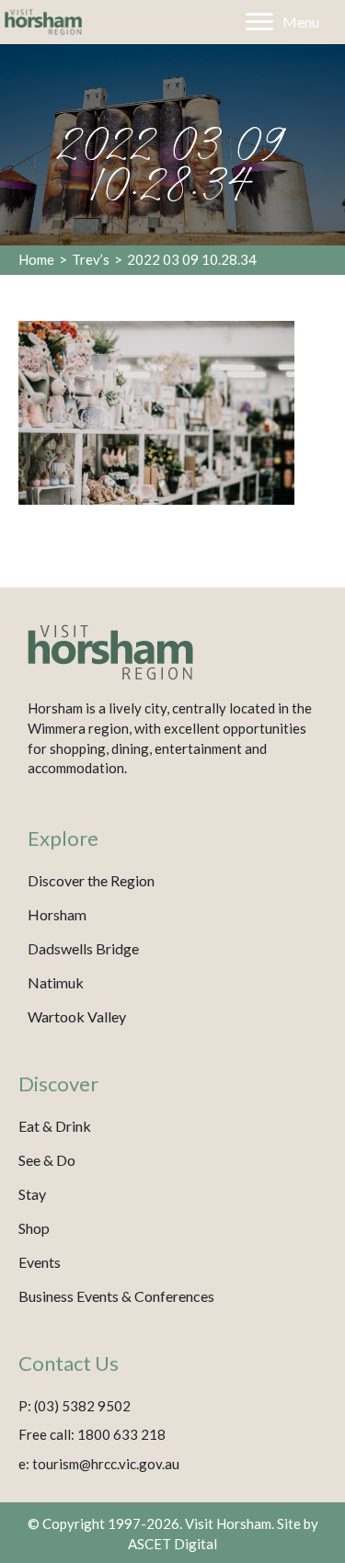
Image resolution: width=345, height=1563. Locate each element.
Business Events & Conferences (116, 1296)
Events (39, 1262)
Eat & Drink (54, 1126)
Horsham (57, 914)
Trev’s (90, 259)
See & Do (46, 1160)
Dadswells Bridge (83, 948)
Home (36, 259)
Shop (34, 1228)
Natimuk (56, 982)
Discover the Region (91, 880)
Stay (32, 1194)
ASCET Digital (172, 1543)
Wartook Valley (77, 1016)
